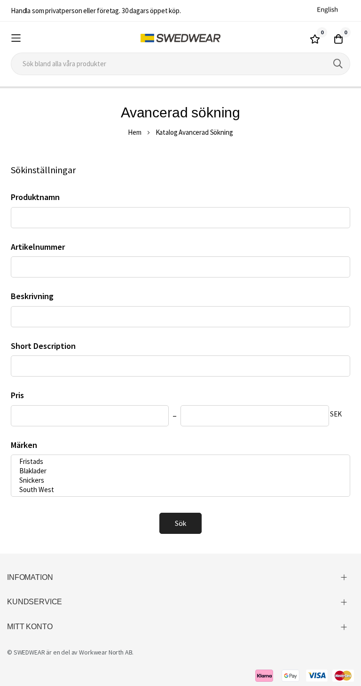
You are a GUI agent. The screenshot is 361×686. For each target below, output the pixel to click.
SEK (336, 413)
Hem (134, 132)
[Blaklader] (177, 471)
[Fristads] (177, 461)
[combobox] (180, 64)
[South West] (177, 489)
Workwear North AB (105, 652)
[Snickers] (177, 480)
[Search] (338, 64)
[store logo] (180, 38)
